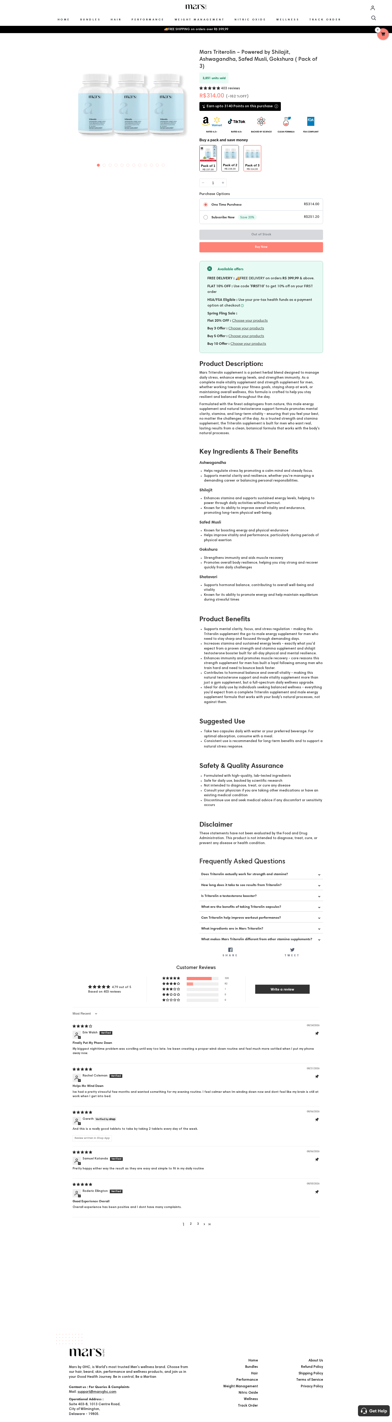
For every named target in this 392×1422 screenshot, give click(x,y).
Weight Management (240, 1386)
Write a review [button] (282, 989)
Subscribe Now (223, 217)
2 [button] (191, 1224)
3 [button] (198, 1224)
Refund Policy (312, 1367)
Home (253, 1360)
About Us (316, 1360)
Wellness (251, 1399)
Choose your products (250, 320)
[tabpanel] (131, 103)
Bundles (251, 1367)
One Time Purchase (226, 204)
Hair (254, 1373)
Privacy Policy (312, 1386)
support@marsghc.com (97, 1392)
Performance (247, 1380)
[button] (210, 88)
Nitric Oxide (248, 1393)
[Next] (188, 105)
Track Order (248, 1405)
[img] (82, 1026)
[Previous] (73, 105)
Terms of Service (309, 1380)
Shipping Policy (311, 1373)
